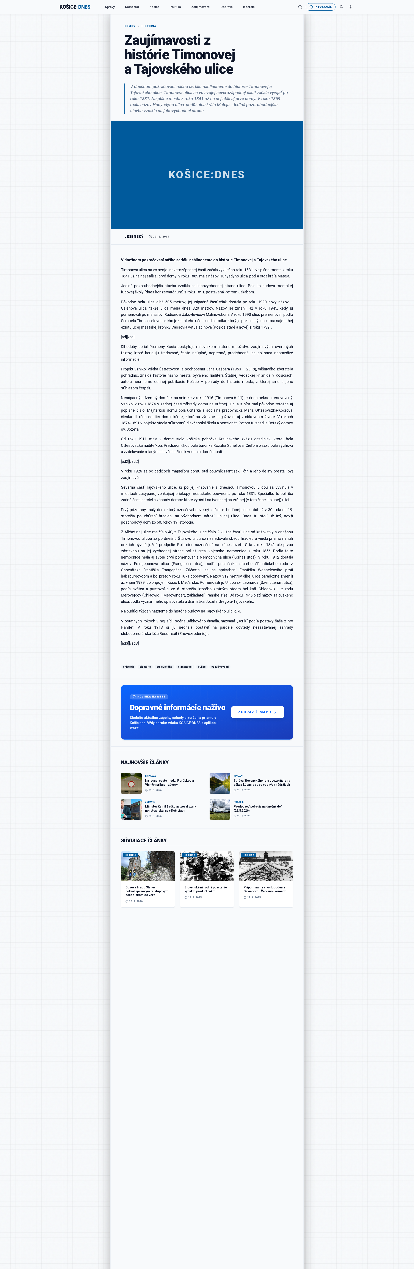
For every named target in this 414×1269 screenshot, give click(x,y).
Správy (110, 7)
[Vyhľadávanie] (300, 7)
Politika (175, 7)
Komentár (132, 7)
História (148, 26)
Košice (154, 7)
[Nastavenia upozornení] (341, 7)
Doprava (227, 7)
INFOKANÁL (323, 6)
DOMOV (129, 26)
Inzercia (249, 7)
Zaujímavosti (200, 7)
